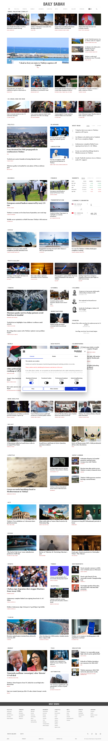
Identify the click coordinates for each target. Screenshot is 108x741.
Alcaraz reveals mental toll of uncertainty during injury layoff (59, 578)
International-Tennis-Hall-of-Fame (63, 92)
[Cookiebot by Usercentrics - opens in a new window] (75, 351)
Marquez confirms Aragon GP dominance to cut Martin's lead (39, 89)
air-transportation (55, 218)
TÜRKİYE (11, 287)
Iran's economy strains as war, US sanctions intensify (16, 115)
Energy (10, 648)
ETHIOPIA (82, 463)
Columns (75, 287)
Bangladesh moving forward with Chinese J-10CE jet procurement (52, 250)
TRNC (38, 67)
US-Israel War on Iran (16, 99)
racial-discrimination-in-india (87, 352)
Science (56, 720)
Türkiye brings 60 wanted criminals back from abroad (58, 325)
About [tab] (76, 356)
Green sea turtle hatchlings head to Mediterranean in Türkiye (21, 490)
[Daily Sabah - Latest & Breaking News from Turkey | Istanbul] (54, 3)
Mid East (11, 424)
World (10, 343)
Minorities (21, 716)
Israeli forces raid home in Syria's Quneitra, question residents (52, 444)
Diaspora (21, 718)
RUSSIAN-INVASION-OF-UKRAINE (14, 390)
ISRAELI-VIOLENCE (10, 417)
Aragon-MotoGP (35, 92)
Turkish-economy (11, 214)
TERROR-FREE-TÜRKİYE (35, 417)
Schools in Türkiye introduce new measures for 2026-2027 (89, 662)
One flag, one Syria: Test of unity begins (86, 331)
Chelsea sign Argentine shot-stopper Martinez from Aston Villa (25, 590)
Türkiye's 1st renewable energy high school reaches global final (90, 653)
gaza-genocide (10, 30)
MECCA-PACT (9, 169)
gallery (56, 280)
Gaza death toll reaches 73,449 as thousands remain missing (16, 27)
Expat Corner (77, 455)
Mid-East (32, 711)
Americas (33, 715)
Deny (33, 388)
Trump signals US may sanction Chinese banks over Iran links (64, 115)
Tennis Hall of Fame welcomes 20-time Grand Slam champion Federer (66, 89)
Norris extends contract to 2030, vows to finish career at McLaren (90, 569)
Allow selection (54, 388)
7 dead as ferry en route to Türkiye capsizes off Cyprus (38, 64)
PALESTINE (33, 30)
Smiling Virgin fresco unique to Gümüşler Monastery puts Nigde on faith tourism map (88, 277)
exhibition (9, 92)
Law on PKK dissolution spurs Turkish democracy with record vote (65, 414)
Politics (11, 124)
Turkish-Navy (10, 160)
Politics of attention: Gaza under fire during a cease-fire (41, 27)
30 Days (99, 125)
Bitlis (81, 481)
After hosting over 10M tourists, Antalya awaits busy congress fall (54, 637)
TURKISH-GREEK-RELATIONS (91, 42)
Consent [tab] (32, 356)
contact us (59, 738)
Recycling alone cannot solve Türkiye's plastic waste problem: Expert (26, 332)
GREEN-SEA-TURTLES (11, 494)
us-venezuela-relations (12, 677)
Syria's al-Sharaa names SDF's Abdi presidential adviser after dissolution (86, 444)
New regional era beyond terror (87, 301)
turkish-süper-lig (11, 602)
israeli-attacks (10, 446)
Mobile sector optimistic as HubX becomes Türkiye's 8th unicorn (27, 219)
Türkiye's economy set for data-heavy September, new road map (26, 213)
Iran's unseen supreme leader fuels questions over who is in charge (40, 115)
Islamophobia (77, 343)
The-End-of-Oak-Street (12, 555)
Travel (56, 715)
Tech (53, 648)
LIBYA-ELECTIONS (10, 373)
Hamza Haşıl (86, 333)
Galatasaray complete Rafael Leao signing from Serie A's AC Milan (25, 599)
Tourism (10, 617)
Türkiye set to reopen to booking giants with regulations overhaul (85, 637)
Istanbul (54, 287)
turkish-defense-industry (91, 51)
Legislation (55, 146)
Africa (32, 718)
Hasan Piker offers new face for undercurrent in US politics (86, 324)
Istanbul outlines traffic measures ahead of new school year (58, 302)
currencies (98, 178)
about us (41, 738)
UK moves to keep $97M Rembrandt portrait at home (86, 522)
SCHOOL (51, 305)
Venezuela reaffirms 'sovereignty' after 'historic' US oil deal (26, 674)
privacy (24, 738)
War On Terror (10, 715)
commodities (90, 178)
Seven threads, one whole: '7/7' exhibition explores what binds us (16, 89)
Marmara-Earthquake (12, 317)
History (56, 723)
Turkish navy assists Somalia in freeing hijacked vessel (23, 159)
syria (40, 446)
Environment (57, 713)
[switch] (46, 383)
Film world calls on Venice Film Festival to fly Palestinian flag (53, 522)
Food (56, 716)
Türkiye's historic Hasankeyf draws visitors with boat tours (58, 487)
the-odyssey (74, 555)
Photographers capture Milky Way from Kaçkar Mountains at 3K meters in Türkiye (66, 277)
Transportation (57, 200)
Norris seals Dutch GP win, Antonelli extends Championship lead (90, 578)
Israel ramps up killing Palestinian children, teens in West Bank (64, 27)
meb (81, 664)
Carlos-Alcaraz (54, 580)
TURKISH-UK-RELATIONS (84, 417)
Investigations (57, 311)
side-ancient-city (54, 471)
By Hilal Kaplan (82, 311)
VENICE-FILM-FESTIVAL (44, 524)
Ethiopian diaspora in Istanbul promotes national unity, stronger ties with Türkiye (89, 460)
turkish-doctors (11, 326)
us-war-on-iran (11, 117)
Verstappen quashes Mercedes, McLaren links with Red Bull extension (89, 587)
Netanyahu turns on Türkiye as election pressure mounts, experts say (18, 414)
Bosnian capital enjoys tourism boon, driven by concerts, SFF (21, 637)
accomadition (75, 639)
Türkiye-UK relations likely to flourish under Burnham (89, 414)
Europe (32, 713)
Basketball (55, 586)
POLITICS (9, 709)
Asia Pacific (55, 343)
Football (80, 711)
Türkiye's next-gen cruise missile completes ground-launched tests (17, 250)
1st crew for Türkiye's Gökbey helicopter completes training (84, 250)
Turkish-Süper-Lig (11, 608)
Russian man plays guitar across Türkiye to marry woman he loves (90, 469)
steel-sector (88, 59)
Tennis (53, 564)
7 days (93, 125)
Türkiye (52, 327)
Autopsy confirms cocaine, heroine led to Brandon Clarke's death (59, 600)
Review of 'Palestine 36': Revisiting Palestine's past (53, 553)
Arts (9, 502)
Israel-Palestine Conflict (18, 11)
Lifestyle (11, 455)
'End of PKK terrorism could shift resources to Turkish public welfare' (41, 414)
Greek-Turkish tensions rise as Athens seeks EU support (93, 40)
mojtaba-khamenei (35, 117)
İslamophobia (34, 722)
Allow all (75, 388)
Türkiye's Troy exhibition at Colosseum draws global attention (21, 522)
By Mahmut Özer (83, 294)
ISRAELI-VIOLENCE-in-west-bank (62, 30)
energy (8, 686)
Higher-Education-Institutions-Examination (88, 674)
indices (83, 178)
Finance (54, 178)
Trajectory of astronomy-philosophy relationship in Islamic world (89, 292)
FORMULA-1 (82, 581)
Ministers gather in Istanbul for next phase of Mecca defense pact (25, 167)
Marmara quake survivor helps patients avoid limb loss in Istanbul (25, 314)
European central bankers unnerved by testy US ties (26, 204)
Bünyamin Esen (86, 326)
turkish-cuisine (82, 92)
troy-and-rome (10, 524)
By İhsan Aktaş (82, 302)
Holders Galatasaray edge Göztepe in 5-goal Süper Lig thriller (26, 607)
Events (68, 715)
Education (76, 648)
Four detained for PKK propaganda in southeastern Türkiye (22, 150)
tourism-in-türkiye (43, 639)
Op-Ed (92, 713)
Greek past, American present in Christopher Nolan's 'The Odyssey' (85, 553)
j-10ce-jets (41, 252)
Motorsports (77, 564)
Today (87, 125)
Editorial (92, 716)
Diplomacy (9, 711)
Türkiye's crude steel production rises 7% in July (92, 57)
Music (68, 713)
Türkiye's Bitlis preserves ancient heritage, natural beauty (90, 478)
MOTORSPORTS (83, 590)
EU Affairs (55, 124)
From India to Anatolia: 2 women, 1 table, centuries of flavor (88, 89)
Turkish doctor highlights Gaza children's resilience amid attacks (25, 323)
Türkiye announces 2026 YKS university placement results (89, 671)
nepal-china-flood (11, 381)
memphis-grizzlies (54, 604)
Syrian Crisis (33, 720)
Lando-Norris (83, 571)
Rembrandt (74, 524)
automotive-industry (55, 689)
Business (11, 178)
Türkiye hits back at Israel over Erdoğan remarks (87, 27)
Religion (56, 722)
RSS (76, 738)
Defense (10, 229)
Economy (45, 713)
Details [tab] (54, 356)
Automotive (55, 671)
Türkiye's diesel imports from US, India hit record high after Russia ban (25, 684)
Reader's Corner (94, 715)
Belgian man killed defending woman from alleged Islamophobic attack (89, 367)
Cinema (68, 711)
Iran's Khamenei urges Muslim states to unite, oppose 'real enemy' (90, 115)
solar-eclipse (34, 279)
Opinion (75, 320)
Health (56, 711)
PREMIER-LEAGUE (10, 593)
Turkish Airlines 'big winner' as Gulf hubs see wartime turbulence (59, 214)
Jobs (8, 738)
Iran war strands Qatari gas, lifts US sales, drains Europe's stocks (26, 691)
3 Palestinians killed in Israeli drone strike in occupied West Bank (21, 444)
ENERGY (8, 693)
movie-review (42, 555)
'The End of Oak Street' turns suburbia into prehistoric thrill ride (20, 553)
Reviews (10, 533)
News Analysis (13, 398)
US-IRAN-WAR (81, 117)
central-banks (10, 207)
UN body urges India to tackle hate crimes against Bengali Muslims (89, 349)
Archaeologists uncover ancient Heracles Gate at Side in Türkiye (59, 469)
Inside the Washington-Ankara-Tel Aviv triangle (89, 309)
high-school (83, 655)
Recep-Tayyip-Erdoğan (84, 30)
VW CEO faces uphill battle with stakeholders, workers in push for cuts (59, 686)
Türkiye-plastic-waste (12, 334)
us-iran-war (58, 117)
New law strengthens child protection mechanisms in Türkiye (57, 161)
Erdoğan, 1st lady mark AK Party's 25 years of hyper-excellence (17, 276)
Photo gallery (13, 260)
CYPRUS (51, 141)
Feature (56, 725)
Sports (10, 564)
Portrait (68, 716)
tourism (9, 639)
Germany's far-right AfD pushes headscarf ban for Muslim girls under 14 (90, 358)
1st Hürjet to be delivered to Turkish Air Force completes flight (92, 48)
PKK (8, 154)
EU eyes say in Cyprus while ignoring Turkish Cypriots (57, 138)
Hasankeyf (52, 490)
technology (10, 221)
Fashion (56, 718)
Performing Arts (70, 718)
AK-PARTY (9, 279)
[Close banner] (84, 351)
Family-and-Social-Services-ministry (59, 164)
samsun (82, 472)
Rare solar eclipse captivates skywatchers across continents (39, 276)
